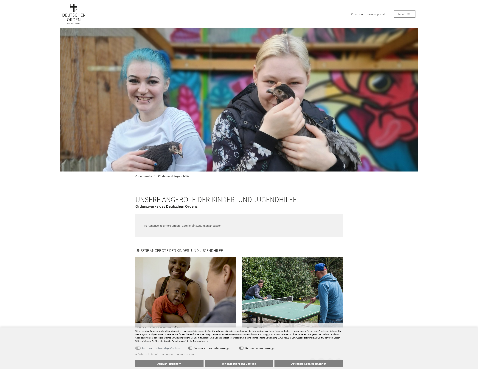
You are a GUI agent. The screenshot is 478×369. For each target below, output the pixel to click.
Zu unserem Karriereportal (368, 14)
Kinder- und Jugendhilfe (173, 176)
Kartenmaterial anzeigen (260, 348)
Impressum (186, 354)
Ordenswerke (143, 176)
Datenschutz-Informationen (155, 354)
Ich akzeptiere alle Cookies (239, 363)
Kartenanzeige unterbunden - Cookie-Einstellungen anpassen (182, 225)
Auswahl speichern (169, 363)
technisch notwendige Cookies (161, 348)
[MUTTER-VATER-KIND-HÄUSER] (185, 294)
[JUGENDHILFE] (292, 294)
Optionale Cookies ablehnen (309, 363)
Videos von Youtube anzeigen (213, 348)
